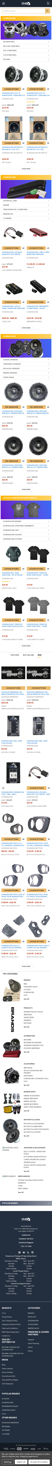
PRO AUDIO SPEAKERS (11, 368)
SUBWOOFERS (29, 1017)
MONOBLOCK (8, 214)
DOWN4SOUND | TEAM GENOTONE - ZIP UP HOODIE (12, 574)
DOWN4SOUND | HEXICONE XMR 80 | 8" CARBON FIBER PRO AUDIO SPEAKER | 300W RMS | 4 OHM (13, 412)
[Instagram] (32, 1252)
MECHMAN (27, 1040)
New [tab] (39, 655)
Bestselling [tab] (28, 655)
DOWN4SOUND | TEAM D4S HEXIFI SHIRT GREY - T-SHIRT (37, 625)
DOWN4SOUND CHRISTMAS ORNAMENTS (18, 526)
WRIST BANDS (23, 1189)
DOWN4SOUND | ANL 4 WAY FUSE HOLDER (11, 742)
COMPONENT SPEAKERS (12, 364)
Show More (26, 169)
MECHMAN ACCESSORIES (33, 1043)
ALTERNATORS (29, 1036)
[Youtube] (24, 1252)
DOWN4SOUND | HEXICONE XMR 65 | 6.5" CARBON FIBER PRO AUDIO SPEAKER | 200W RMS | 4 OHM (37, 466)
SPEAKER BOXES (29, 1162)
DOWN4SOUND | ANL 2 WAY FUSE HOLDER (37, 742)
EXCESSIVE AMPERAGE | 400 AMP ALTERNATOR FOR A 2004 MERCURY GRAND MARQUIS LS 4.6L (38, 693)
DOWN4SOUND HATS (11, 530)
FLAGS (20, 1186)
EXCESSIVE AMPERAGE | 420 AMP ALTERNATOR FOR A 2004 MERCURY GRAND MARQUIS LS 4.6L (12, 693)
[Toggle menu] (3, 3)
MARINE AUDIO (29, 1092)
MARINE (6, 205)
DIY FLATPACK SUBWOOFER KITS (35, 1157)
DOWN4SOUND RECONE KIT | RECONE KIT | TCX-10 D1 (12, 148)
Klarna (30, 1351)
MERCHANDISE (24, 1176)
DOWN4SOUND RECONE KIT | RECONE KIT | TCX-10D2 (37, 148)
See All (26, 999)
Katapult (31, 1340)
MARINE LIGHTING (30, 1101)
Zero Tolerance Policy (9, 1321)
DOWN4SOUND (9, 18)
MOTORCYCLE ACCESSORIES (34, 1124)
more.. (4, 1414)
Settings (8, 1461)
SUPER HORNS (8, 377)
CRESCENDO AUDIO (30, 987)
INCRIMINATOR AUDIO (10, 1406)
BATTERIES (27, 1023)
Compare (23, 89)
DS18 (25, 995)
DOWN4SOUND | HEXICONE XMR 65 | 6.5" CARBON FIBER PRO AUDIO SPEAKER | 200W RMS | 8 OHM (12, 466)
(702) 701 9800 (26, 1246)
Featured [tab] (15, 655)
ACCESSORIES (29, 1064)
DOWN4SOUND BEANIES (12, 521)
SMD (25, 984)
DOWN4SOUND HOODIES (12, 535)
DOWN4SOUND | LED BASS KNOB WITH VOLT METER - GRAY (12, 253)
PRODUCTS (28, 1008)
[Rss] (28, 1252)
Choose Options (11, 89)
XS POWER (6, 1430)
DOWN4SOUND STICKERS (12, 539)
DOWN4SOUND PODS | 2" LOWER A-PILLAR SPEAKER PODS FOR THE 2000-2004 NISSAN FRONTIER (11, 947)
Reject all (21, 1461)
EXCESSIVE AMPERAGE (32, 1048)
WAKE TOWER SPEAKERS (32, 1107)
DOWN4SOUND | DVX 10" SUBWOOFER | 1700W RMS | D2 (38, 94)
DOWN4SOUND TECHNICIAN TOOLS (36, 1078)
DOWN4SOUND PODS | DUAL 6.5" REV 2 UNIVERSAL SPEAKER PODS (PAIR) (38, 844)
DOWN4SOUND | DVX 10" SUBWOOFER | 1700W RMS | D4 (13, 94)
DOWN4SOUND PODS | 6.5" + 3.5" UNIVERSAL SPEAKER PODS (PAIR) (13, 844)
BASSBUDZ (22, 1183)
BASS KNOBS (28, 1076)
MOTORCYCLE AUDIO (32, 1120)
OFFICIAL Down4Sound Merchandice (20, 498)
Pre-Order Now (11, 407)
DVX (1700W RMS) (10, 50)
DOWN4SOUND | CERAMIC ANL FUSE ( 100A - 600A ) (12, 793)
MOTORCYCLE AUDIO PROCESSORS (36, 1129)
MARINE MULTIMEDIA (31, 1104)
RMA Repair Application (10, 1332)
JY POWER (5, 1434)
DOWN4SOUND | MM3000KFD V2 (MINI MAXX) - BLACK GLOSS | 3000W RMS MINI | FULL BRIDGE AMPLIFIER (38, 307)
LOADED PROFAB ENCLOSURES (34, 1159)
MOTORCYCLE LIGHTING (32, 1132)
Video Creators (7, 1369)
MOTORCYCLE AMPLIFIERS (33, 1126)
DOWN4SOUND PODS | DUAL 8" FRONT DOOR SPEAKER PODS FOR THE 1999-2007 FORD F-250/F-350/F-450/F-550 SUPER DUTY (13, 896)
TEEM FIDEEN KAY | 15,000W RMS (15, 209)
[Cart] (48, 3)
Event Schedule (7, 1372)
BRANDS (27, 980)
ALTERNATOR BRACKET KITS (33, 1045)
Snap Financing (33, 1343)
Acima (30, 1347)
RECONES (6, 59)
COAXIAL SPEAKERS (10, 360)
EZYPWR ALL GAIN (10, 201)
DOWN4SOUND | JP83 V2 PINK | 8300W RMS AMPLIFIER (38, 253)
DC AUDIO (27, 989)
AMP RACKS (28, 1068)
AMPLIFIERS (28, 1015)
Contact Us (6, 1336)
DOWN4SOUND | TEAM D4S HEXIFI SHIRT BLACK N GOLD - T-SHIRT (13, 625)
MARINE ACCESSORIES (32, 1096)
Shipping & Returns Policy (11, 1324)
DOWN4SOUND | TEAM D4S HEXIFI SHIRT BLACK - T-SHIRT (37, 574)
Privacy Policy (7, 1317)
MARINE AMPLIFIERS (31, 1098)
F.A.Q (4, 1313)
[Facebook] (19, 1252)
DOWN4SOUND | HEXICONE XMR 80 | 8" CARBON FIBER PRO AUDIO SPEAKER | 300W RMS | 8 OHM (38, 412)
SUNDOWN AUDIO (8, 1410)
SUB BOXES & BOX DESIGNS (34, 1148)
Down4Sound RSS (8, 1376)
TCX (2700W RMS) (9, 55)
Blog (3, 1365)
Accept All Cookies (39, 1461)
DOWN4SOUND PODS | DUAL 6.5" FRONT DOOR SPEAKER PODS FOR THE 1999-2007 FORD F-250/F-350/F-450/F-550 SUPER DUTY (38, 896)
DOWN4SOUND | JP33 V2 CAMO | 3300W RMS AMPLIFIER (13, 307)
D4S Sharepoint (7, 1384)
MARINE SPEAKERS (10, 373)
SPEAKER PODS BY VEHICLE (33, 1012)
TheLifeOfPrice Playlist (10, 1380)
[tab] (26, 18)
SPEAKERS (27, 1020)
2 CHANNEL (7, 218)
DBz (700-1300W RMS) (11, 46)
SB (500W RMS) (9, 42)
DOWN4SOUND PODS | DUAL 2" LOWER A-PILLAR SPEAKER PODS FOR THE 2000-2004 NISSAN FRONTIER (38, 947)
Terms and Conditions (10, 1328)
